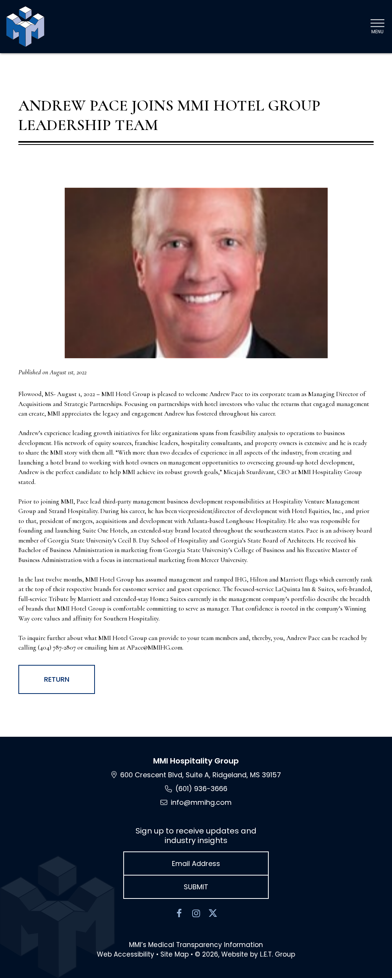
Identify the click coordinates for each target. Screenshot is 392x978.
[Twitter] (212, 913)
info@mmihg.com (201, 802)
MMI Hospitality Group (196, 760)
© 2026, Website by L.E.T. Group (245, 954)
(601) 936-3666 (201, 788)
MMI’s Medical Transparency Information (196, 944)
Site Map (174, 954)
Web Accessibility (125, 954)
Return (56, 679)
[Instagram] (196, 913)
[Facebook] (179, 913)
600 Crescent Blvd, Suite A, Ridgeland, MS (200, 775)
